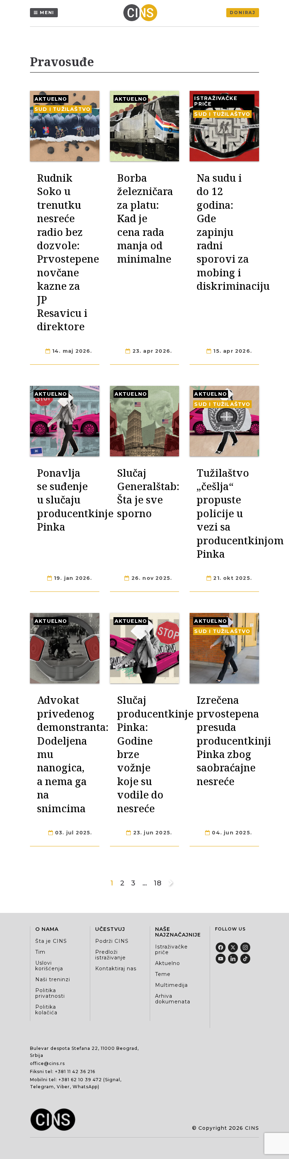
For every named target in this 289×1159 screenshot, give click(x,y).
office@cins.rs (47, 1063)
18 (157, 883)
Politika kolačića (46, 1010)
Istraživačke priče (215, 101)
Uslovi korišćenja (49, 966)
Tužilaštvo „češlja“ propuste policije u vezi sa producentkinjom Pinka (240, 513)
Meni (47, 12)
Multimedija (171, 985)
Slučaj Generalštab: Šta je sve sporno (148, 493)
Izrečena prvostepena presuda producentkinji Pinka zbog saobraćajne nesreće (234, 740)
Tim (40, 952)
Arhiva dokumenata (172, 999)
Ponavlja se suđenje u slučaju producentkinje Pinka (75, 500)
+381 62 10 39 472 (80, 1079)
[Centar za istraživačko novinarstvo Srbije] (142, 12)
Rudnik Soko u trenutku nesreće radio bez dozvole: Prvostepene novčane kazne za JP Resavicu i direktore (68, 252)
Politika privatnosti (50, 993)
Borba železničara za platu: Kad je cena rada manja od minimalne (145, 218)
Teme (163, 974)
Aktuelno (51, 99)
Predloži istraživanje (110, 955)
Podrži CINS (112, 941)
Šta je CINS (51, 941)
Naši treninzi (52, 979)
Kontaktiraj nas (115, 968)
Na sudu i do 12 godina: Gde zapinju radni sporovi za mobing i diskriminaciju (233, 232)
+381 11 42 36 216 (75, 1071)
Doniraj (243, 12)
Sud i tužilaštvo (63, 109)
